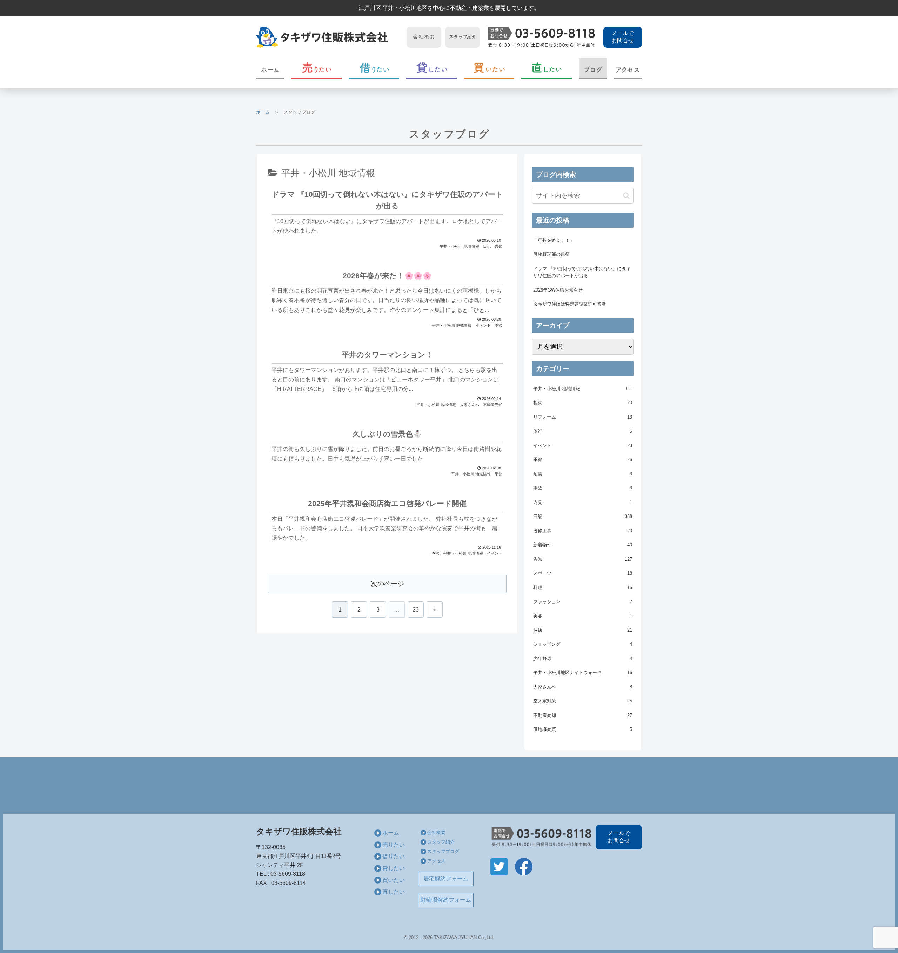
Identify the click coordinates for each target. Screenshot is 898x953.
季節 (582, 459)
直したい (393, 892)
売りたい (393, 845)
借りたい (393, 856)
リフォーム (582, 417)
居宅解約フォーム (445, 878)
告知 (582, 559)
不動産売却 (582, 715)
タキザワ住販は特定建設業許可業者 (569, 304)
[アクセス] (628, 68)
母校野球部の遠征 (551, 254)
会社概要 (436, 832)
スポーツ (582, 573)
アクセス (436, 861)
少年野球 (582, 658)
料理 (582, 587)
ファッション (582, 601)
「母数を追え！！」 (553, 240)
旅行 (582, 431)
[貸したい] (431, 68)
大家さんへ (582, 686)
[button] (626, 196)
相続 (582, 402)
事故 (582, 488)
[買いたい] (489, 68)
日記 (582, 516)
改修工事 (582, 530)
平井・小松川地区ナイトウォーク (582, 672)
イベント (582, 445)
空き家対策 (582, 701)
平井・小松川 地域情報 (582, 388)
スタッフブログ (443, 851)
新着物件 (582, 544)
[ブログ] (593, 68)
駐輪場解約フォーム (446, 900)
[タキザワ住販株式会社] (329, 37)
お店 (582, 630)
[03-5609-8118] (541, 37)
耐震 (582, 473)
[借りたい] (374, 68)
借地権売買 (582, 729)
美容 (582, 615)
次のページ (387, 583)
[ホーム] (270, 68)
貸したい (393, 868)
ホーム (263, 112)
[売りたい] (316, 68)
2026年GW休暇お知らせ (558, 290)
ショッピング (582, 644)
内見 (582, 502)
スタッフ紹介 (441, 842)
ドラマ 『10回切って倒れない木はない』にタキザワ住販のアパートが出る (582, 272)
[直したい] (546, 68)
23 (416, 610)
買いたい (393, 880)
